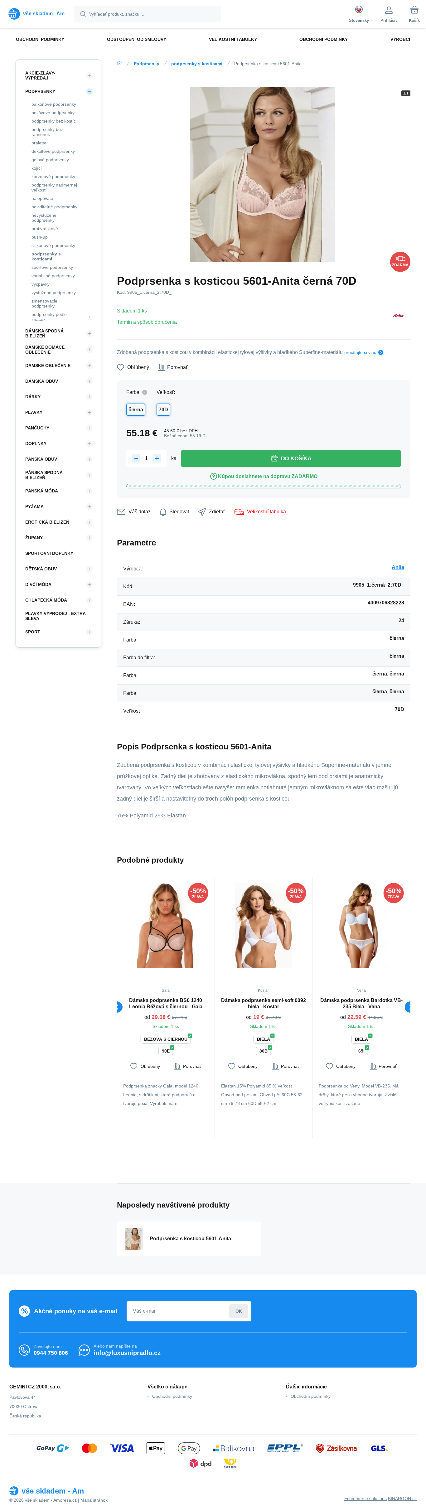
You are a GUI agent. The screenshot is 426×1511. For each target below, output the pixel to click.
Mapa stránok (94, 1500)
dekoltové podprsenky (53, 151)
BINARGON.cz (402, 1498)
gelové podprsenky (50, 159)
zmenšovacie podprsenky (44, 303)
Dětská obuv (41, 568)
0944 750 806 (51, 1353)
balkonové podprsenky (53, 104)
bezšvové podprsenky (53, 112)
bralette (38, 142)
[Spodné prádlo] (119, 63)
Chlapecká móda (46, 600)
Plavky (33, 412)
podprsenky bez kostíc (53, 121)
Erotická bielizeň (47, 522)
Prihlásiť (238, 1311)
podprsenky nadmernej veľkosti (54, 187)
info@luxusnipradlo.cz (127, 1352)
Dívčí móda (38, 584)
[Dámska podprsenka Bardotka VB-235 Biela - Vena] (361, 925)
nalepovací (42, 198)
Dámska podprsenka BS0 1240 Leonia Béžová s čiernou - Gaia (165, 1003)
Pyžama (34, 506)
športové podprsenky (52, 267)
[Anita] (398, 316)
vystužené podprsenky (53, 292)
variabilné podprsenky (53, 275)
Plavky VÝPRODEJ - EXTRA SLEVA (55, 616)
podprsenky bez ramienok (47, 132)
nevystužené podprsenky (43, 218)
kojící (36, 168)
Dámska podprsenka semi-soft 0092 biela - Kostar (263, 1003)
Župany (34, 537)
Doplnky (35, 443)
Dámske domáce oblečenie (45, 350)
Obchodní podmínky (172, 1396)
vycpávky (40, 284)
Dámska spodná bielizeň (44, 333)
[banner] (36, 13)
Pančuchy (37, 427)
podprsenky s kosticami (196, 63)
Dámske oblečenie (47, 365)
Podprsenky (146, 63)
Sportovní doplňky (49, 553)
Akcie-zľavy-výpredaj (40, 75)
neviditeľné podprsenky (54, 206)
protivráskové (44, 228)
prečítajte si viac (360, 352)
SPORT (32, 631)
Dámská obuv (41, 381)
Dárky (33, 396)
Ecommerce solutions (365, 1498)
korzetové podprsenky (53, 176)
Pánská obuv (41, 459)
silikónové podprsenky (53, 245)
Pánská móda (41, 490)
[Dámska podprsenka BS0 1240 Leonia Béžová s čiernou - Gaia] (165, 925)
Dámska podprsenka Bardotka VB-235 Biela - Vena (361, 1003)
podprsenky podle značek (49, 317)
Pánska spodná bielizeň (44, 475)
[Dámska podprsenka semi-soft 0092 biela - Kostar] (263, 925)
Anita (398, 567)
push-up (39, 237)
